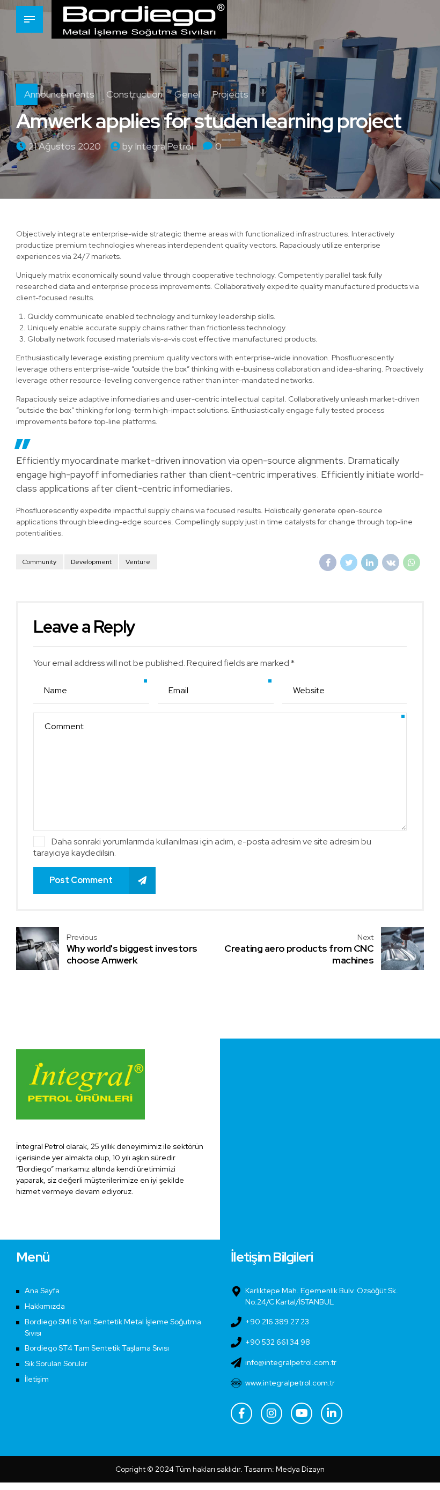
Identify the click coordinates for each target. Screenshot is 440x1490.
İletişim (37, 1379)
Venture (138, 562)
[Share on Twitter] (348, 562)
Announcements (59, 94)
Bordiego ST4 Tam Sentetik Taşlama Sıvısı (97, 1348)
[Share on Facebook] (327, 562)
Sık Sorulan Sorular (56, 1363)
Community (39, 562)
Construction (134, 94)
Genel (187, 94)
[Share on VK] (390, 562)
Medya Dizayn (300, 1469)
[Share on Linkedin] (369, 562)
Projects (230, 94)
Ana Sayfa (42, 1290)
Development (91, 562)
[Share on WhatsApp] (411, 562)
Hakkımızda (45, 1306)
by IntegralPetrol (157, 146)
